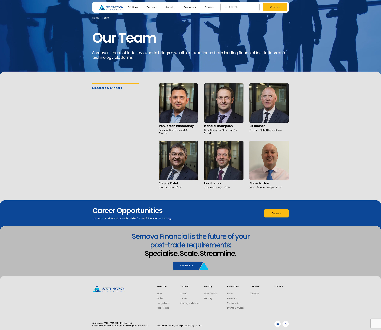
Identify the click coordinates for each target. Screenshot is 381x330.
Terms (199, 326)
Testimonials (234, 303)
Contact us (186, 265)
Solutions (133, 7)
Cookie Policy (188, 326)
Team (183, 298)
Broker (160, 298)
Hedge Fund (163, 303)
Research (232, 298)
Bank (159, 294)
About (183, 294)
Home (95, 17)
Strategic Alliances (190, 303)
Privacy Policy (174, 326)
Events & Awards (235, 308)
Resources (190, 7)
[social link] (277, 326)
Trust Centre (210, 294)
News (230, 294)
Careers (209, 7)
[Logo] (111, 7)
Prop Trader (163, 308)
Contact (275, 7)
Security (170, 7)
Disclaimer (162, 326)
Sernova (151, 7)
